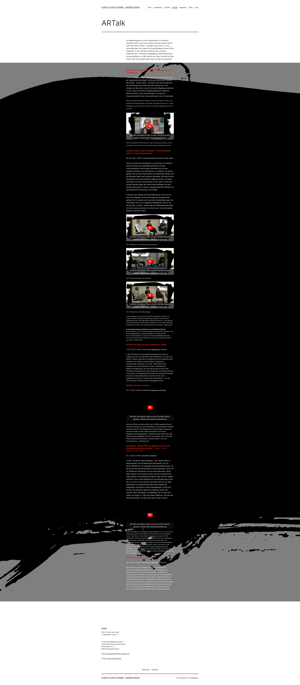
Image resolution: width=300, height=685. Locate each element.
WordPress (194, 678)
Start (149, 7)
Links (196, 7)
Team (191, 7)
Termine (167, 7)
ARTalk (174, 7)
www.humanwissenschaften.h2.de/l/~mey (115, 654)
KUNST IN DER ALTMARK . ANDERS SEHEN (121, 7)
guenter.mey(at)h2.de (113, 658)
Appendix (182, 7)
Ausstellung (158, 7)
